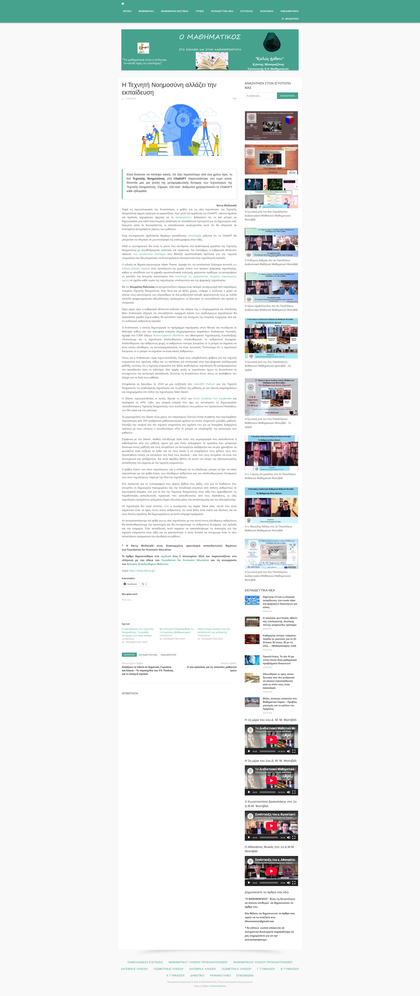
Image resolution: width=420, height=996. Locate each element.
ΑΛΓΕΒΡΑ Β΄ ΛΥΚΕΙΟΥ (134, 969)
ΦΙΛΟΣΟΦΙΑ (266, 11)
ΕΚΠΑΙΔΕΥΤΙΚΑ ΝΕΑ (222, 11)
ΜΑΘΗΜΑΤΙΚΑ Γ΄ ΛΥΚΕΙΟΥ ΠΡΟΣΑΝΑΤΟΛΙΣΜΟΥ (198, 962)
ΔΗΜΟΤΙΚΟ (197, 975)
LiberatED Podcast (204, 384)
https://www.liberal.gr (141, 570)
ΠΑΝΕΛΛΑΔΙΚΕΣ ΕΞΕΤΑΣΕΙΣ (145, 962)
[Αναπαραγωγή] (249, 751)
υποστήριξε (194, 235)
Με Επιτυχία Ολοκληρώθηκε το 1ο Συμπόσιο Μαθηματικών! (176, 630)
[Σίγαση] (288, 751)
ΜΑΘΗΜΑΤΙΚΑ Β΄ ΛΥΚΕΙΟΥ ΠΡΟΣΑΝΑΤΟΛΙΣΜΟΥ (263, 962)
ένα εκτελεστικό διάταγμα (149, 254)
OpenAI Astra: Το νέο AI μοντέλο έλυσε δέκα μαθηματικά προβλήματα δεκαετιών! (280, 660)
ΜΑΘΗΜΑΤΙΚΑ (146, 11)
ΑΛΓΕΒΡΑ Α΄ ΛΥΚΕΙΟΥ (202, 969)
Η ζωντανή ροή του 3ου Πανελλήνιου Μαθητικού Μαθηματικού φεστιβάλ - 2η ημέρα (268, 365)
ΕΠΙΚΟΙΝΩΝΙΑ (245, 975)
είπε (166, 506)
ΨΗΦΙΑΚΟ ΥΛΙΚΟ (220, 975)
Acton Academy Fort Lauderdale (212, 398)
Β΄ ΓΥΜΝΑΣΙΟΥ (290, 969)
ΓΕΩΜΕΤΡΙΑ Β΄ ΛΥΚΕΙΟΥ (169, 969)
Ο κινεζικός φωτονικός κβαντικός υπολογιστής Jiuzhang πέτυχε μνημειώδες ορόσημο (280, 621)
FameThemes (219, 986)
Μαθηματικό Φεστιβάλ (175, 11)
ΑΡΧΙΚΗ (127, 11)
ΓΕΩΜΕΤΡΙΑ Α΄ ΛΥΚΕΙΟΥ (237, 969)
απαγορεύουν (183, 217)
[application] (271, 740)
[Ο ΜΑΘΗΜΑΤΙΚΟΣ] (210, 49)
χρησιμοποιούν (205, 187)
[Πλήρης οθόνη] (293, 751)
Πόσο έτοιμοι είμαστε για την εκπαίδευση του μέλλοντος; (214, 630)
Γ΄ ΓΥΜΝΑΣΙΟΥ (266, 969)
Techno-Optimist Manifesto (168, 335)
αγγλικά (166, 556)
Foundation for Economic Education (185, 560)
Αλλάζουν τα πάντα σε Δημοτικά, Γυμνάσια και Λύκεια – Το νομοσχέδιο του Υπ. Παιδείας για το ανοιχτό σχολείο (147, 670)
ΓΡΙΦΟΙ (200, 11)
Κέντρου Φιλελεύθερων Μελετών (147, 564)
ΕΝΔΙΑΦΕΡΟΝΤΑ (290, 11)
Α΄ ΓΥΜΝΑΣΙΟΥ (175, 975)
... (122, 98)
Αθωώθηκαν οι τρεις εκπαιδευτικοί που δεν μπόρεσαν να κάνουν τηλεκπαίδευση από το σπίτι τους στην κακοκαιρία (279, 681)
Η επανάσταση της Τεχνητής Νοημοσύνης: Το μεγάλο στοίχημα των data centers (138, 632)
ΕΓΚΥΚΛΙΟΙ (247, 11)
